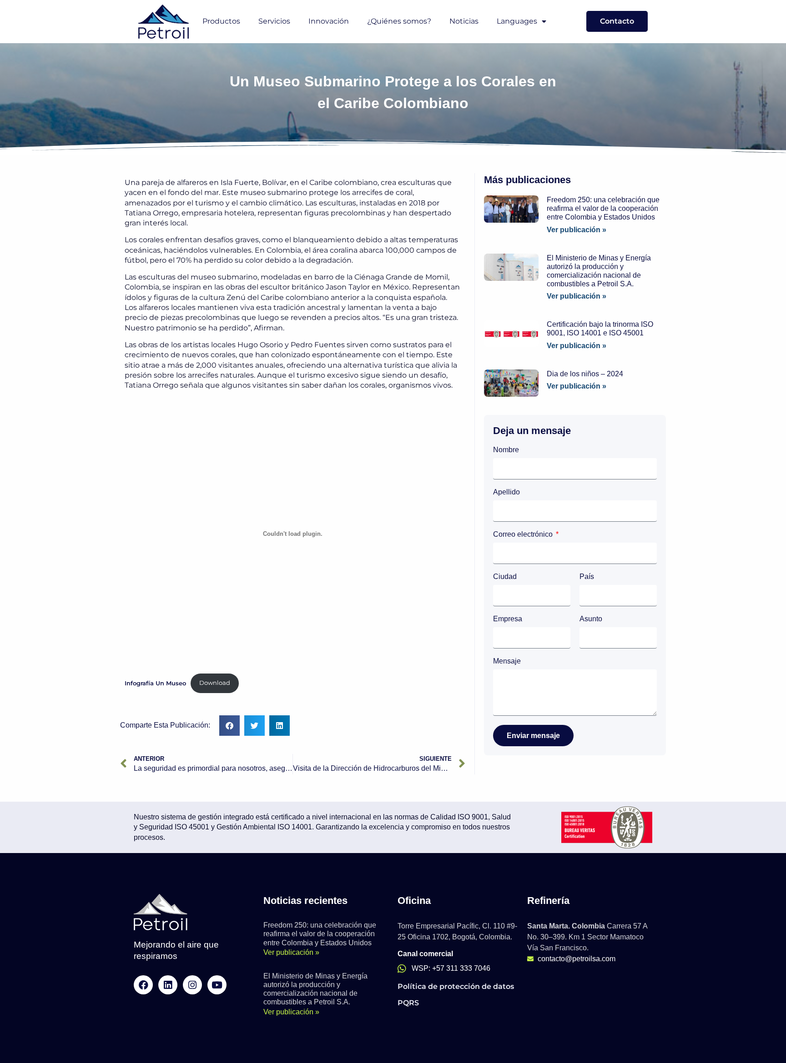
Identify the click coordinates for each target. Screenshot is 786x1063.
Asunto (590, 619)
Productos (221, 21)
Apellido (506, 492)
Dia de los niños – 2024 (585, 374)
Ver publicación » (576, 230)
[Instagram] (192, 984)
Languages (517, 21)
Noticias (464, 21)
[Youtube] (217, 984)
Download (214, 682)
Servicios (274, 21)
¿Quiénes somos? (399, 21)
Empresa (507, 619)
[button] (229, 725)
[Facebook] (143, 984)
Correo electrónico (523, 534)
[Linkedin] (167, 984)
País (586, 576)
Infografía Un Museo (155, 682)
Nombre (506, 450)
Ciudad (505, 576)
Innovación (328, 21)
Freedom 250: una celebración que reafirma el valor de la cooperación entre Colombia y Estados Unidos (603, 208)
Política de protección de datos (456, 986)
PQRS (408, 1002)
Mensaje (507, 661)
